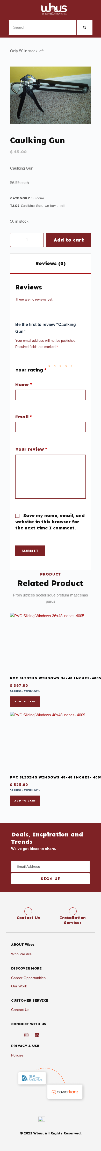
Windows (32, 691)
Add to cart (69, 240)
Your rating (30, 370)
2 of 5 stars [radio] (56, 366)
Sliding (16, 691)
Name (23, 384)
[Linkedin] (37, 1035)
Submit (30, 551)
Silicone (37, 198)
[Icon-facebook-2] (15, 1035)
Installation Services (73, 920)
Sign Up (51, 878)
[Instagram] (26, 1035)
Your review (31, 449)
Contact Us (28, 917)
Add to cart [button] (25, 701)
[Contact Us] (28, 911)
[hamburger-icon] (12, 8)
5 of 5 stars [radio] (72, 366)
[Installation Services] (73, 911)
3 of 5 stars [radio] (61, 366)
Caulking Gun (31, 206)
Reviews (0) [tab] (50, 263)
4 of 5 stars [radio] (67, 366)
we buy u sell (55, 206)
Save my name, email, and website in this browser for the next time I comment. (50, 522)
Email (23, 417)
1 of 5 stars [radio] (50, 366)
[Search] (84, 27)
